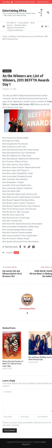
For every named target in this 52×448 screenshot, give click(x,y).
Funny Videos (23, 23)
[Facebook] (27, 313)
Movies (9, 25)
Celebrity (12, 36)
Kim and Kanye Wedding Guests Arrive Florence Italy (40, 358)
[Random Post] (42, 26)
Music (33, 23)
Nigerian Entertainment (15, 28)
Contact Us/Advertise (15, 30)
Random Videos (20, 25)
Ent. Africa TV (12, 23)
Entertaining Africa (14, 10)
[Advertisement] (26, 54)
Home (5, 36)
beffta (16, 252)
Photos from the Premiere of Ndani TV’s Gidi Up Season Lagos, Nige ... (13, 363)
